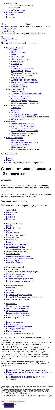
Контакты (10, 17)
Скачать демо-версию (20, 59)
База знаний (11, 121)
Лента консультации (20, 96)
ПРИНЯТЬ (9, 405)
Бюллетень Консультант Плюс (24, 131)
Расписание (16, 107)
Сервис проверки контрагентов (25, 149)
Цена (13, 54)
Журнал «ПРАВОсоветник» (23, 126)
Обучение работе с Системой (24, 73)
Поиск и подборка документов (24, 101)
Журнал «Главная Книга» (22, 128)
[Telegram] (18, 33)
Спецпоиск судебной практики (24, 82)
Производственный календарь (24, 142)
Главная (9, 158)
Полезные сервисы (14, 137)
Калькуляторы (17, 140)
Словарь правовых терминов (24, 133)
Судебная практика (19, 98)
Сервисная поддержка (21, 70)
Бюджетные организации (22, 68)
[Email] (41, 33)
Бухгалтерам (16, 64)
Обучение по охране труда (22, 119)
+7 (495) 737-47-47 (9, 153)
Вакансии (15, 8)
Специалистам (17, 61)
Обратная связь (18, 10)
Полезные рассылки (20, 135)
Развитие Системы (19, 87)
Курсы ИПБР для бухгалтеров (24, 114)
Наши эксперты (18, 91)
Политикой (25, 393)
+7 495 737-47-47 (8, 29)
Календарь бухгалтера (20, 144)
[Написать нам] (30, 33)
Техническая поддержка (21, 75)
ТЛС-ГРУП (11, 210)
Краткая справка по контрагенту (25, 103)
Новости (10, 15)
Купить (14, 50)
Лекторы (15, 110)
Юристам (15, 66)
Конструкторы (17, 84)
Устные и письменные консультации (27, 94)
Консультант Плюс (14, 47)
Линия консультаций (15, 89)
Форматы (15, 112)
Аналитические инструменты (24, 80)
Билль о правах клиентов (22, 5)
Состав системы (18, 77)
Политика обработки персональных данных (25, 370)
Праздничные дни (19, 147)
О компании (11, 3)
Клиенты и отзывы (14, 12)
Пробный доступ (18, 52)
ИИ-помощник (17, 57)
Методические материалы (22, 124)
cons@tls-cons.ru (8, 31)
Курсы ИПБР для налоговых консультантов (30, 117)
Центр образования (14, 105)
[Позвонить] (7, 33)
